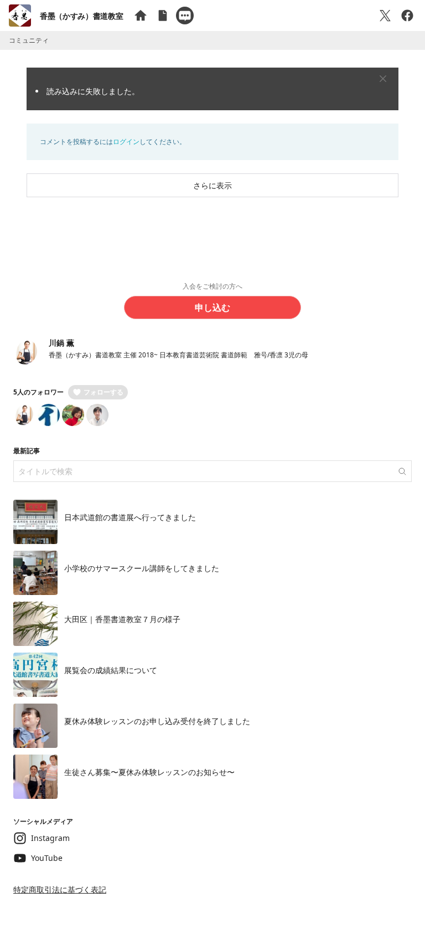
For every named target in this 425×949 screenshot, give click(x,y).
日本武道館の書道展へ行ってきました (130, 517)
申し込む (212, 307)
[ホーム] (140, 15)
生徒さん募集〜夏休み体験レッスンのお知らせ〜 (149, 772)
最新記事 (26, 450)
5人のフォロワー (38, 392)
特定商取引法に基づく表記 (59, 889)
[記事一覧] (163, 15)
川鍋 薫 (61, 342)
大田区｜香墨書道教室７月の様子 (122, 619)
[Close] (383, 78)
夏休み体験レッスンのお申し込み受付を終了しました (157, 721)
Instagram (50, 838)
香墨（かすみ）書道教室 (81, 16)
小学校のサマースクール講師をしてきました (141, 568)
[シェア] (407, 15)
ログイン (126, 141)
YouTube (47, 858)
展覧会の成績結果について (110, 670)
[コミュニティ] (185, 15)
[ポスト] (385, 15)
